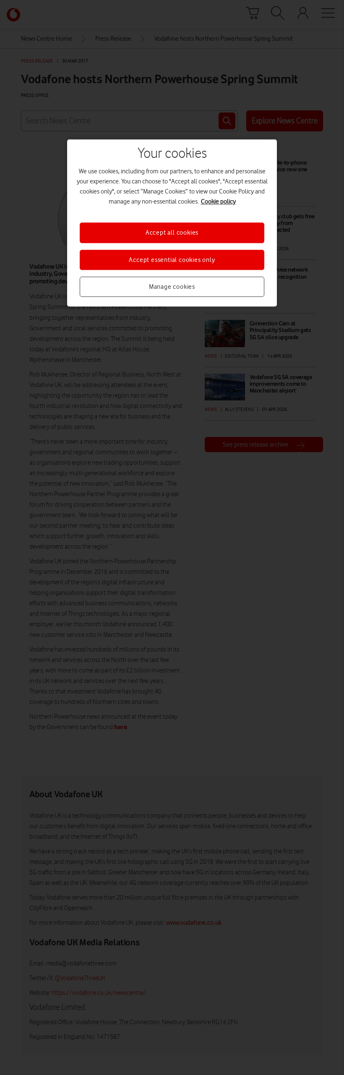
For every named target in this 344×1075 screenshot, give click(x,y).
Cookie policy (218, 201)
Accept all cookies (172, 232)
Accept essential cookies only (172, 260)
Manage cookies (172, 286)
